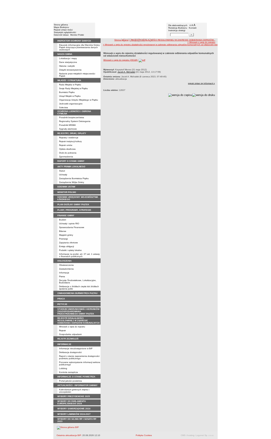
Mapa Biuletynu (61, 27)
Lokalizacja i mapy (68, 58)
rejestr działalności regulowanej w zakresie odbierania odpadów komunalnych (78, 320)
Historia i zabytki (67, 66)
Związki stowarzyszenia (70, 70)
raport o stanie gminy (70, 161)
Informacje (64, 272)
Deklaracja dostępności (70, 352)
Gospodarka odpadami (70, 334)
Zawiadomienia (66, 269)
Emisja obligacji (66, 246)
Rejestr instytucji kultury (70, 141)
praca (61, 299)
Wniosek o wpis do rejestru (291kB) (120, 60)
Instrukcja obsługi (176, 30)
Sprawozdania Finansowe (71, 227)
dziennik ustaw (66, 187)
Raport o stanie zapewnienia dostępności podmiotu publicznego (79, 357)
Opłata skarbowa (67, 149)
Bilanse (62, 231)
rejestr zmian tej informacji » (201, 83)
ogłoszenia (64, 261)
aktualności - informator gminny (77, 385)
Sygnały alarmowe (68, 129)
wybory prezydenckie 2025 (73, 396)
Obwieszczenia (66, 265)
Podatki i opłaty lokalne (70, 250)
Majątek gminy (66, 235)
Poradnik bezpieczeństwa (71, 117)
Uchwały (63, 174)
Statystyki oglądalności (65, 32)
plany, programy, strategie (74, 210)
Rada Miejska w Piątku (70, 84)
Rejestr (62, 330)
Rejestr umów (65, 145)
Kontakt (192, 28)
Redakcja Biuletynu (177, 28)
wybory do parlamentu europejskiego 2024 (71, 402)
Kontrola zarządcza (68, 372)
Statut (62, 171)
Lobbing (63, 368)
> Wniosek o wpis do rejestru (201, 42)
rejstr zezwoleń (67, 339)
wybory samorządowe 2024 (73, 408)
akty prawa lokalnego (71, 166)
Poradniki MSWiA (67, 125)
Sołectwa (63, 107)
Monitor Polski (77, 35)
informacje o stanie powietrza (76, 376)
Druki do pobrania (67, 153)
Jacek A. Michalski (126, 72)
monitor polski (66, 192)
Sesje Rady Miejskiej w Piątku (73, 88)
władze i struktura (69, 80)
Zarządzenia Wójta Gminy (71, 182)
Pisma (62, 276)
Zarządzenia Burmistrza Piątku (74, 178)
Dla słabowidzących (177, 25)
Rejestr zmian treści (63, 30)
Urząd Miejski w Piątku (70, 96)
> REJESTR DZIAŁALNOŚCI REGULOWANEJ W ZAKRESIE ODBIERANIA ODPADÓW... (172, 40)
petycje (62, 304)
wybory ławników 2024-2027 (74, 414)
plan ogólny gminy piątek (73, 204)
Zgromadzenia (66, 156)
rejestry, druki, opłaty (71, 133)
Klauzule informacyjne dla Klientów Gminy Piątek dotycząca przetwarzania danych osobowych (79, 47)
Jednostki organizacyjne (71, 103)
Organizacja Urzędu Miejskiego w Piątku (78, 100)
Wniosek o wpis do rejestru (72, 326)
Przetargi (63, 239)
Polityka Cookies (144, 435)
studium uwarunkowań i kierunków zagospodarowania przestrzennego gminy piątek (78, 311)
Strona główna (61, 25)
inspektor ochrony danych (74, 41)
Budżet (62, 220)
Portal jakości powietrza (70, 381)
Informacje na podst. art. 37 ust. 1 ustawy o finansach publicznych (79, 255)
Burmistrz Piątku (67, 92)
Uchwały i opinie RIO (69, 223)
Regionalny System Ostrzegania (74, 121)
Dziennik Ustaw (61, 35)
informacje (64, 344)
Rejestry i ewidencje (68, 137)
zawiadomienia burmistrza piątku (77, 293)
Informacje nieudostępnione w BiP (76, 348)
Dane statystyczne (68, 62)
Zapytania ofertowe (68, 242)
